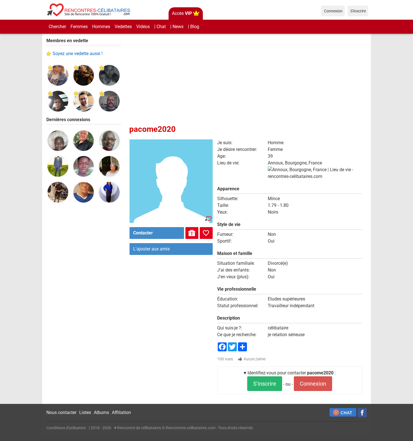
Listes (85, 412)
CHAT (346, 412)
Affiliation (121, 412)
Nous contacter (61, 412)
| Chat (160, 26)
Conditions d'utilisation (66, 428)
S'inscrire (264, 383)
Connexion (313, 383)
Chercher (57, 26)
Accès (182, 13)
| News (176, 26)
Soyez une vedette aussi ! (78, 53)
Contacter (143, 233)
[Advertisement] (83, 295)
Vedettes (123, 26)
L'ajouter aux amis (151, 249)
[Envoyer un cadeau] (192, 233)
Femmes (79, 26)
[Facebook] (362, 412)
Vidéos (143, 26)
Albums (101, 412)
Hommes (101, 26)
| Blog (193, 26)
